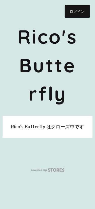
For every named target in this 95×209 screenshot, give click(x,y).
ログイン (77, 11)
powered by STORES (47, 170)
